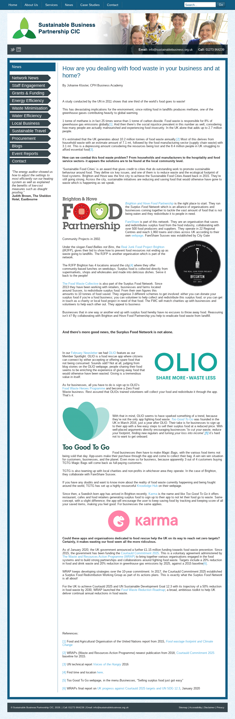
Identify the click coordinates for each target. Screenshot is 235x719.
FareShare (132, 221)
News (69, 5)
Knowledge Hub (147, 486)
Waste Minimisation (30, 108)
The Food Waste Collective (80, 283)
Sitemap (183, 707)
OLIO (112, 353)
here (100, 672)
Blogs (17, 146)
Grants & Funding (28, 93)
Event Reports (25, 153)
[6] (205, 563)
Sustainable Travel (29, 131)
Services (51, 5)
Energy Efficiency (28, 100)
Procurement (24, 138)
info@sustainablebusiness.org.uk (171, 49)
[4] (131, 265)
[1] (110, 124)
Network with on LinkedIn (19, 49)
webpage (137, 235)
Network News (25, 78)
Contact (112, 5)
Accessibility (195, 707)
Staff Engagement (28, 85)
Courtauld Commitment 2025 (140, 553)
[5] (64, 680)
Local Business (26, 123)
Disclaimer (209, 707)
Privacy (220, 707)
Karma (152, 494)
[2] (178, 139)
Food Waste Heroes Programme (83, 388)
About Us (31, 5)
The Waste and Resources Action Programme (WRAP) (98, 556)
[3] (91, 149)
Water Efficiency (27, 115)
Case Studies (90, 5)
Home (12, 5)
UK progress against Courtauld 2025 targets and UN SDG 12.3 (138, 688)
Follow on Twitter (13, 49)
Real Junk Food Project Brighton (142, 247)
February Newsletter (84, 353)
